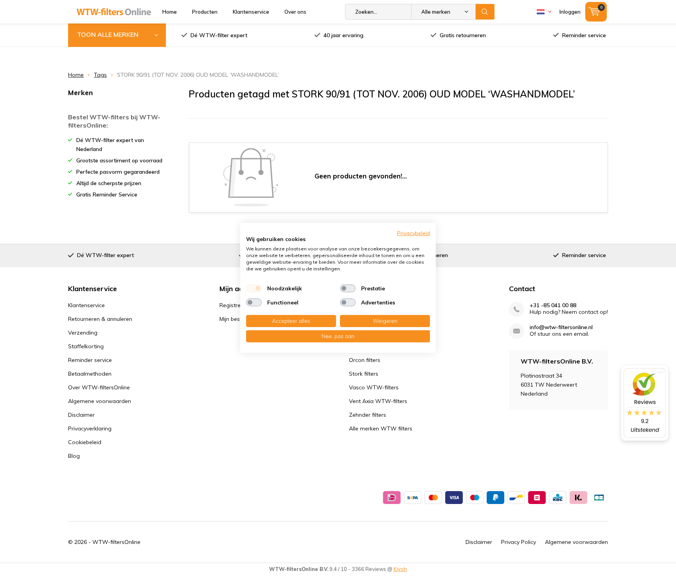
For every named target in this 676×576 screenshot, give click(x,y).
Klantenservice (251, 12)
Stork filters (363, 373)
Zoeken (485, 12)
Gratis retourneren (463, 35)
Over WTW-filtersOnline (99, 387)
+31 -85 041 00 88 (553, 305)
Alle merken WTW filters (380, 428)
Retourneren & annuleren (100, 318)
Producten (205, 12)
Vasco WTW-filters (374, 387)
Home (169, 12)
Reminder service (584, 35)
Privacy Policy (518, 541)
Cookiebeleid (84, 442)
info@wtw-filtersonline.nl (561, 327)
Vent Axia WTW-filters (378, 401)
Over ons (295, 12)
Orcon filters (364, 360)
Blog (74, 455)
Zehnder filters (367, 414)
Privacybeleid (413, 233)
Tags (100, 74)
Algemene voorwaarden (99, 401)
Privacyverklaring (89, 428)
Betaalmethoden (89, 373)
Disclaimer (81, 414)
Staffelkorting (86, 346)
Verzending (82, 332)
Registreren (234, 305)
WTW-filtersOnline (116, 541)
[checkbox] (254, 288)
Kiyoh (400, 569)
